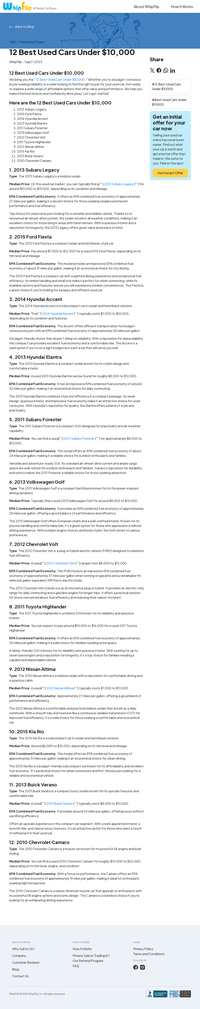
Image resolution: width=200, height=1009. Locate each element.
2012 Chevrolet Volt (60, 563)
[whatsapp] (165, 70)
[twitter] (152, 70)
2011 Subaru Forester (79, 438)
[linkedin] (172, 70)
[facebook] (158, 70)
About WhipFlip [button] (146, 6)
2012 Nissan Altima (60, 688)
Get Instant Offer (170, 173)
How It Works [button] (182, 6)
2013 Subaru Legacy (119, 184)
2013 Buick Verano (59, 803)
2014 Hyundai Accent (58, 313)
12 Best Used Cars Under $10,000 (60, 79)
